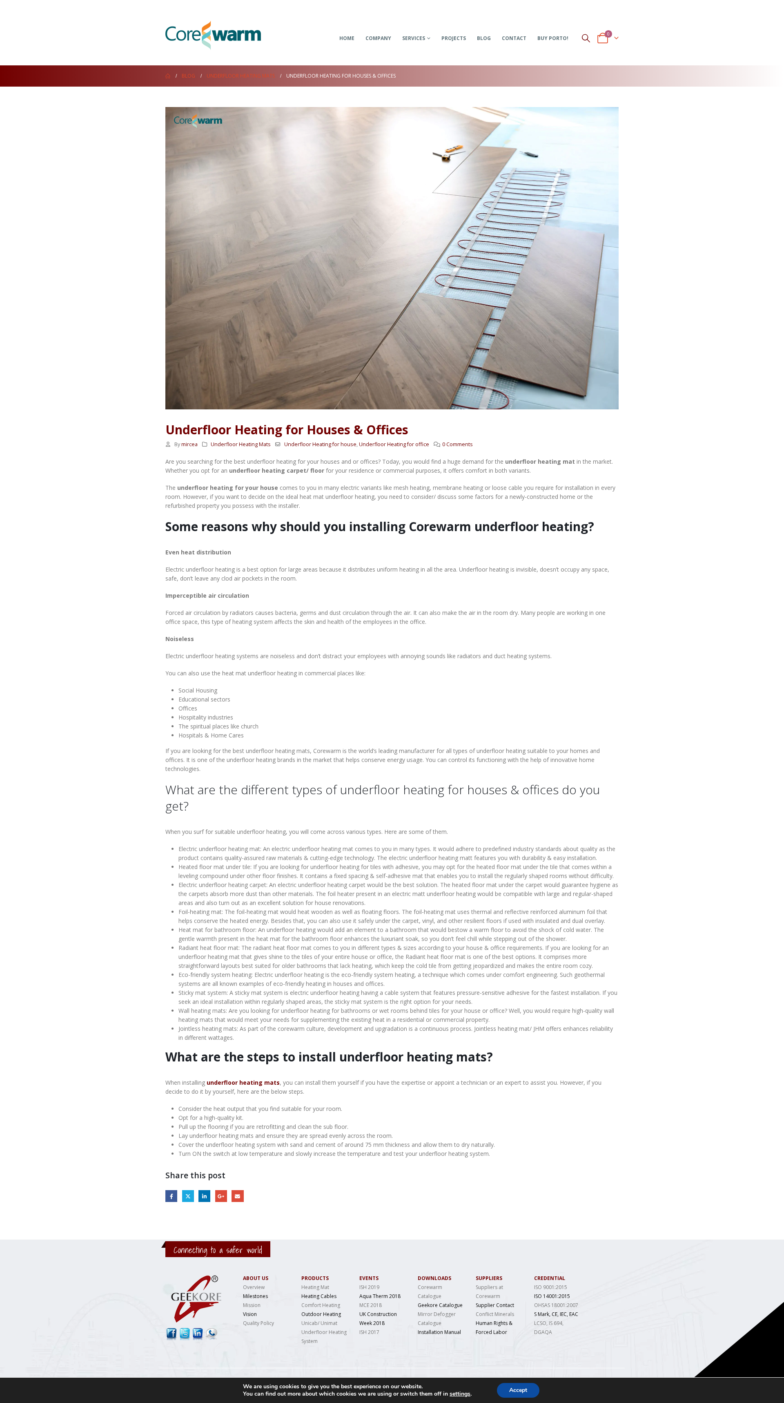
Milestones (255, 1296)
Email (237, 1196)
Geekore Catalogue (440, 1305)
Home (346, 38)
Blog (484, 38)
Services (413, 38)
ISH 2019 (369, 1287)
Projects (453, 38)
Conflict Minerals (495, 1314)
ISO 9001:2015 (550, 1287)
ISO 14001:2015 (552, 1296)
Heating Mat (315, 1287)
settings (460, 1394)
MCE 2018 (370, 1305)
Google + (221, 1196)
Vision (250, 1314)
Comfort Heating (320, 1305)
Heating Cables (318, 1296)
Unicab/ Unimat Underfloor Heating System (324, 1332)
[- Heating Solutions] (226, 27)
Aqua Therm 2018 (380, 1296)
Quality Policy (258, 1323)
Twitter (188, 1196)
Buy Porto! (552, 38)
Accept (518, 1390)
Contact (514, 38)
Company (378, 38)
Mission (252, 1305)
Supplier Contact (495, 1305)
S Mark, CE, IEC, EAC (556, 1314)
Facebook (171, 1196)
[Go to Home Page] (167, 75)
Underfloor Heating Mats (241, 444)
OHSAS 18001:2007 (556, 1305)
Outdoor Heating (321, 1314)
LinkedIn (204, 1196)
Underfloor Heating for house (320, 444)
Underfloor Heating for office (394, 444)
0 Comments (457, 444)
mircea (189, 444)
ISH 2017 (369, 1332)
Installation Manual (439, 1332)
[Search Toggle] (586, 38)
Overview (254, 1287)
